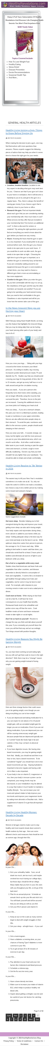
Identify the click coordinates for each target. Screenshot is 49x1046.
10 (25, 1019)
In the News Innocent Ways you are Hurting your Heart (23, 310)
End (37, 1019)
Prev (15, 1015)
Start (9, 1015)
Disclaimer (24, 1044)
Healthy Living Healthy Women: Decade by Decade (21, 814)
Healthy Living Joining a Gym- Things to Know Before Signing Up (24, 132)
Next (31, 1019)
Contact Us (39, 1041)
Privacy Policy (9, 1041)
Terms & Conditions (24, 1041)
